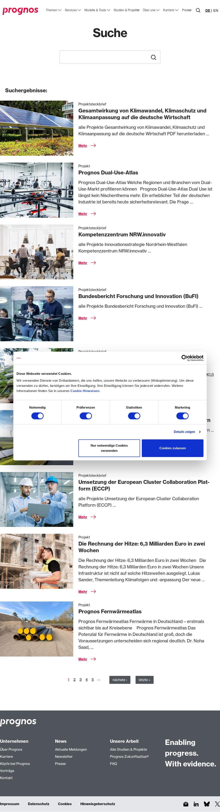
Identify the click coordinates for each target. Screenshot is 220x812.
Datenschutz (38, 804)
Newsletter (64, 756)
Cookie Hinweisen (84, 391)
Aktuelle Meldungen (71, 749)
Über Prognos (11, 749)
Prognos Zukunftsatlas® (129, 756)
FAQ (113, 763)
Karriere (6, 756)
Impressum (9, 804)
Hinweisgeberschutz (97, 804)
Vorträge (7, 771)
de (207, 10)
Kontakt (6, 778)
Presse (60, 763)
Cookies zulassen (172, 448)
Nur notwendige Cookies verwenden (109, 448)
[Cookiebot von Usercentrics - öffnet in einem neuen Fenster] (184, 358)
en (215, 10)
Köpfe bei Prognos (15, 763)
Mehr (82, 145)
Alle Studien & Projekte (128, 749)
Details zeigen (184, 432)
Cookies (65, 804)
